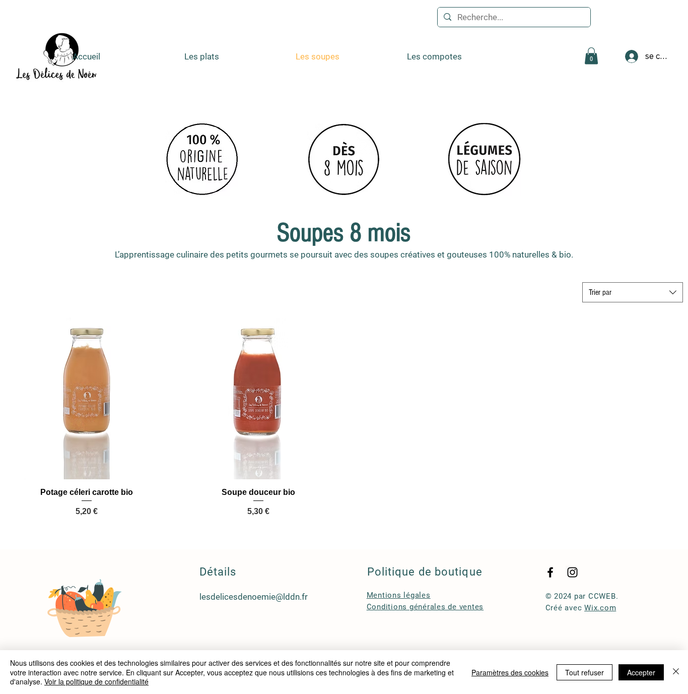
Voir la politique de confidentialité (96, 681)
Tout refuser (584, 672)
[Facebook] (550, 572)
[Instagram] (572, 572)
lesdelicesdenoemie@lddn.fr (253, 597)
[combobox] (632, 292)
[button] (591, 55)
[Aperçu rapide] (86, 398)
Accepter (641, 672)
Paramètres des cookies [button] (509, 672)
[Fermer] (676, 672)
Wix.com (600, 607)
